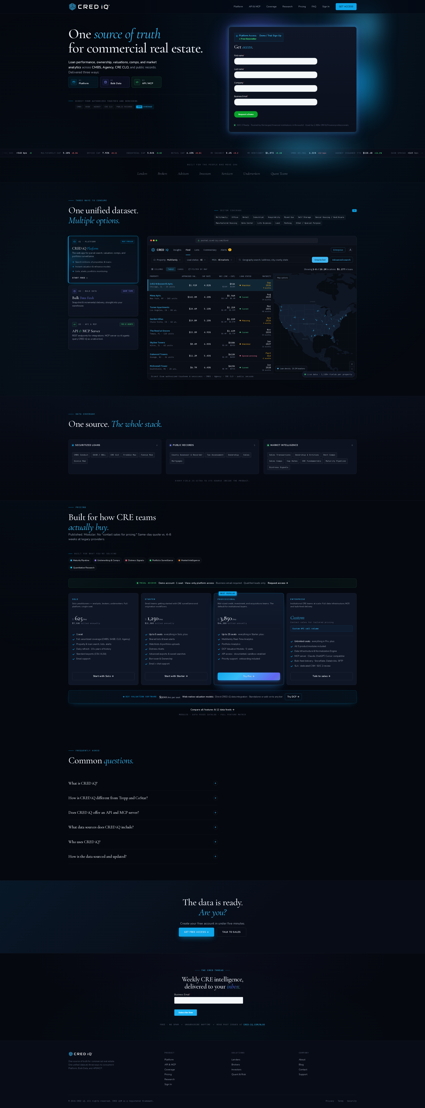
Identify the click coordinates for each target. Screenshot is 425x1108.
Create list (320, 259)
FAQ (314, 6)
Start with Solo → (103, 676)
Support (303, 1074)
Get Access (346, 6)
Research (288, 6)
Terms (341, 1101)
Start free (80, 278)
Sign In (326, 6)
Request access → (278, 583)
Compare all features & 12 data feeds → (213, 709)
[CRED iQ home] (90, 6)
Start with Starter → (176, 676)
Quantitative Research (83, 567)
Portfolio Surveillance (162, 560)
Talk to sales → (321, 676)
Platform (238, 6)
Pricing (302, 6)
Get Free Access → (196, 932)
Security (352, 1101)
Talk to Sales (231, 932)
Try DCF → (293, 696)
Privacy (330, 1101)
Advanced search (341, 259)
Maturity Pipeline (81, 560)
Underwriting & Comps (108, 560)
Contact (303, 1069)
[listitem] (83, 82)
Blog (301, 1064)
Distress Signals (136, 560)
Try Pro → (249, 676)
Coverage (271, 6)
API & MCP (254, 6)
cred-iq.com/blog (254, 1024)
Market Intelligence (190, 560)
